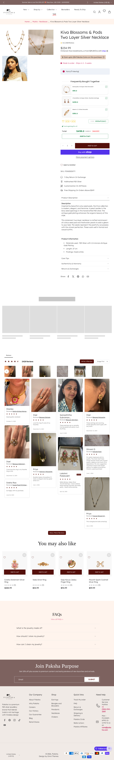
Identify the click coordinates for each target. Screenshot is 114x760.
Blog (31, 718)
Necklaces (55, 713)
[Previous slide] (4, 2)
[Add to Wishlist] (4, 557)
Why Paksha (34, 703)
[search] (94, 12)
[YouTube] (4, 725)
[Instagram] (14, 720)
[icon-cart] (109, 12)
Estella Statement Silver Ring (14, 581)
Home (27, 22)
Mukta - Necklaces (40, 22)
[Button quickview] (24, 555)
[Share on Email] (87, 276)
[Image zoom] (14, 42)
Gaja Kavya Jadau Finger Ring (68, 581)
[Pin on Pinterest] (78, 276)
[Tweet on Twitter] (73, 276)
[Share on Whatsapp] (82, 276)
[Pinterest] (9, 720)
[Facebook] (4, 720)
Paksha (55, 754)
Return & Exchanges (78, 708)
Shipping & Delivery (78, 714)
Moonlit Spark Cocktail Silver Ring (98, 581)
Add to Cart (85, 136)
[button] (98, 121)
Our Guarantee (35, 714)
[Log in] (99, 11)
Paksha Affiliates (80, 727)
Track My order (80, 700)
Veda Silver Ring (39, 580)
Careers (32, 707)
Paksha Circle (79, 719)
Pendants (55, 709)
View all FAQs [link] (56, 619)
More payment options (85, 157)
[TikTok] (19, 720)
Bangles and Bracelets (56, 704)
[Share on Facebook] (68, 276)
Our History (33, 711)
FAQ (75, 703)
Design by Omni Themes (48, 756)
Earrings (54, 700)
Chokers (54, 717)
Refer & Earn (79, 723)
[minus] (63, 145)
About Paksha (34, 700)
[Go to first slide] (88, 2)
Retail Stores (34, 722)
